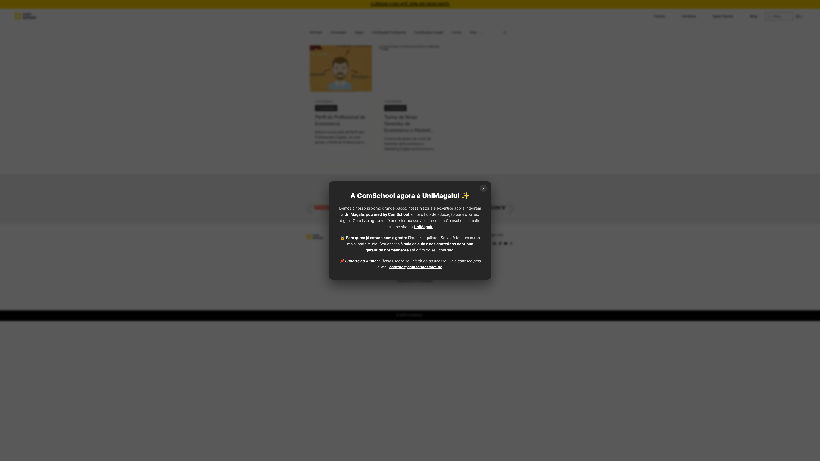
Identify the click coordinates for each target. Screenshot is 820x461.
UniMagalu (423, 227)
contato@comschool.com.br (415, 267)
